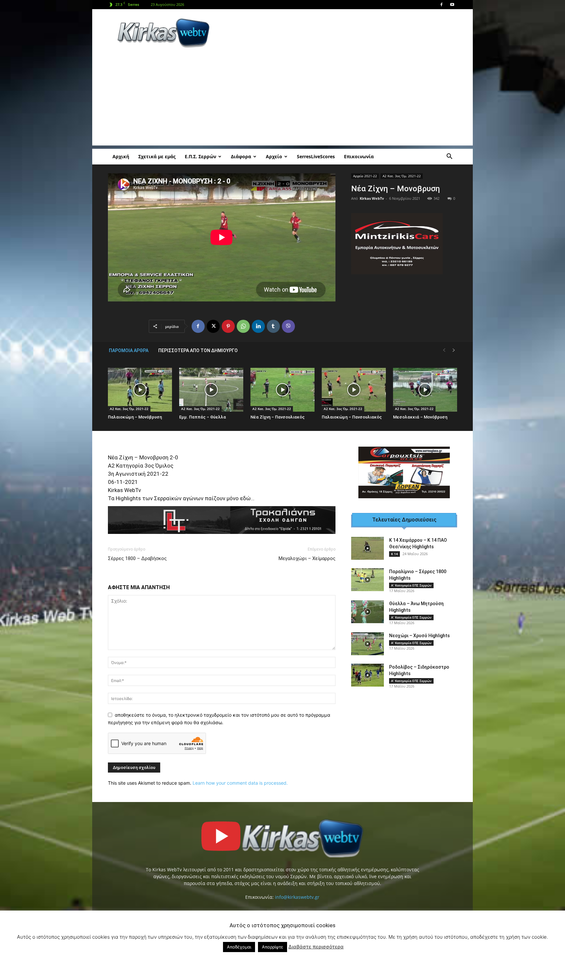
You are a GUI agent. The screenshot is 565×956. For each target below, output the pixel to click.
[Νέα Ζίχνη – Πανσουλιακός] (282, 390)
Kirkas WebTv (372, 198)
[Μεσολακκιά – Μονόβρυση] (425, 390)
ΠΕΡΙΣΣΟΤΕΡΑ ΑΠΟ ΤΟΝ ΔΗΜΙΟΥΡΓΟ (198, 350)
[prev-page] (444, 350)
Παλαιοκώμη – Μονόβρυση (135, 417)
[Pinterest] (228, 326)
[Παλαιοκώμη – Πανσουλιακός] (354, 390)
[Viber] (288, 326)
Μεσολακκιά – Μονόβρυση (420, 417)
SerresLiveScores (316, 156)
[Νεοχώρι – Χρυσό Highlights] (367, 643)
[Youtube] (452, 4)
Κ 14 (394, 554)
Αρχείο (274, 156)
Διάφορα (241, 156)
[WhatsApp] (243, 326)
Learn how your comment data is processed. (240, 783)
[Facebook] (441, 4)
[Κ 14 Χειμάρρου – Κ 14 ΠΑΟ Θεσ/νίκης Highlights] (367, 548)
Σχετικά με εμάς (157, 156)
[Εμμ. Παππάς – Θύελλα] (211, 390)
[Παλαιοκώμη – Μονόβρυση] (140, 390)
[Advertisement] (338, 33)
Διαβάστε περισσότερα (316, 947)
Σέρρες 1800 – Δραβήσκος (137, 558)
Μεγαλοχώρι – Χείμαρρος (307, 558)
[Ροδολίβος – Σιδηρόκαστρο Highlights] (367, 675)
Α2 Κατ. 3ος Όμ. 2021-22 (402, 176)
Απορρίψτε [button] (272, 946)
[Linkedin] (258, 326)
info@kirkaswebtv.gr (297, 897)
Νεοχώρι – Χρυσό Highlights (419, 635)
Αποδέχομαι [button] (239, 946)
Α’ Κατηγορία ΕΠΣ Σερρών (411, 585)
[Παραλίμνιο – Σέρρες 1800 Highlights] (367, 579)
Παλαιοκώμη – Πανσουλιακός (352, 417)
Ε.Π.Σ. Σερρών (200, 156)
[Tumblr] (273, 326)
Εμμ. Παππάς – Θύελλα (202, 417)
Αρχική (120, 156)
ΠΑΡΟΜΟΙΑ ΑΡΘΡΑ (128, 350)
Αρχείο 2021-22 (365, 176)
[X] (213, 326)
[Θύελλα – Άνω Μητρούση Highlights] (367, 611)
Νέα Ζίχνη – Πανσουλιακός (277, 417)
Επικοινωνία (359, 156)
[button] (449, 157)
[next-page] (454, 350)
